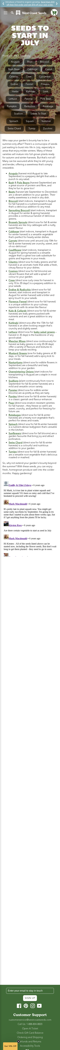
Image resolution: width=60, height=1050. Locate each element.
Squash (30, 121)
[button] (54, 12)
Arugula (15, 61)
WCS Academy (22, 55)
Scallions (13, 380)
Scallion (18, 113)
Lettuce (13, 98)
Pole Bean (45, 98)
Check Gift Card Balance (30, 1032)
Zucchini (47, 128)
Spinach (13, 121)
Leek (45, 91)
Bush (11, 182)
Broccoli (44, 61)
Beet (29, 61)
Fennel (29, 84)
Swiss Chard (14, 128)
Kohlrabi (30, 91)
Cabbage (32, 69)
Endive (14, 84)
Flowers (45, 84)
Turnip (31, 128)
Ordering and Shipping (30, 1037)
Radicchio (29, 106)
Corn (28, 76)
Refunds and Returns (30, 1041)
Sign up (30, 998)
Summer (46, 121)
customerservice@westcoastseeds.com (30, 1019)
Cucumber (45, 76)
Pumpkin (12, 106)
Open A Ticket (30, 1028)
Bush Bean (14, 69)
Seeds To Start (38, 113)
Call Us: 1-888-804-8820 (30, 1024)
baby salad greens (44, 332)
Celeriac (13, 76)
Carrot (48, 69)
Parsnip (29, 98)
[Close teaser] (18, 1041)
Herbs (15, 91)
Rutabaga (48, 106)
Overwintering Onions (21, 371)
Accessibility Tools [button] (30, 1045)
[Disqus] (30, 518)
